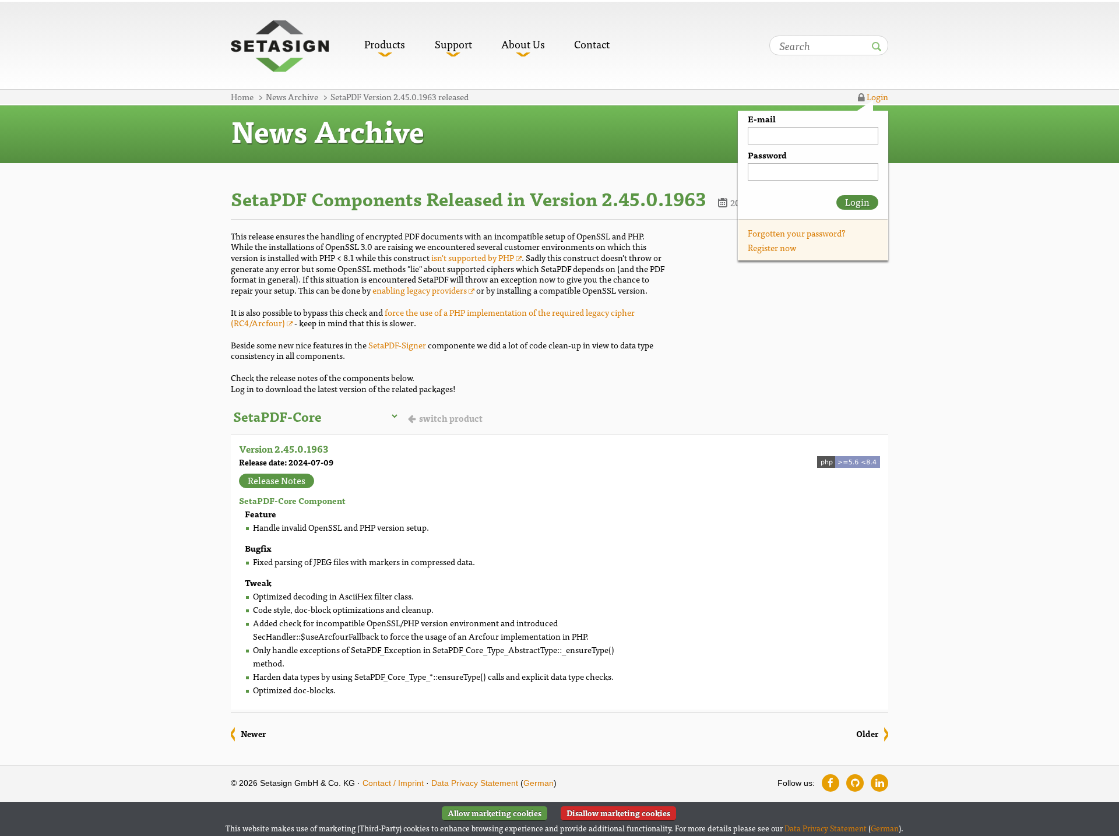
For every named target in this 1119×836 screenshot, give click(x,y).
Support (453, 44)
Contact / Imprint (393, 783)
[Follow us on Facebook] (830, 783)
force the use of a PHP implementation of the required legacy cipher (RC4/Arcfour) (433, 317)
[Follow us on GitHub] (855, 783)
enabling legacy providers (419, 290)
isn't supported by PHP (472, 257)
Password (767, 155)
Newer (253, 733)
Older (867, 733)
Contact (592, 44)
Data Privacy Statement (474, 783)
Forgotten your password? (797, 232)
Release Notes (276, 481)
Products (384, 44)
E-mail (762, 119)
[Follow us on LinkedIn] (879, 783)
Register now (772, 247)
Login (876, 96)
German (538, 783)
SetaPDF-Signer (397, 344)
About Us (523, 44)
